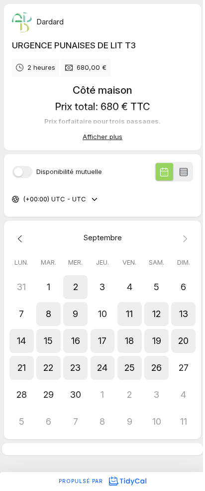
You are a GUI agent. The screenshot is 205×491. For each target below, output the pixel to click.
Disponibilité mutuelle (69, 171)
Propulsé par (82, 481)
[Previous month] (21, 238)
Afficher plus (102, 137)
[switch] (22, 172)
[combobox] (24, 199)
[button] (75, 287)
